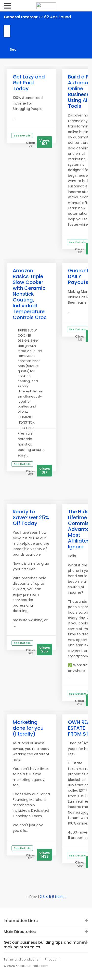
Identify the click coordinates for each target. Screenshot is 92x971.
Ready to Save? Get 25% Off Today (31, 517)
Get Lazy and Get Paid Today (29, 82)
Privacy (50, 959)
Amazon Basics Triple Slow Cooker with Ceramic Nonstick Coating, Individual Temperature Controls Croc (30, 294)
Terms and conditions (21, 959)
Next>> (61, 896)
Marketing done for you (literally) (28, 728)
